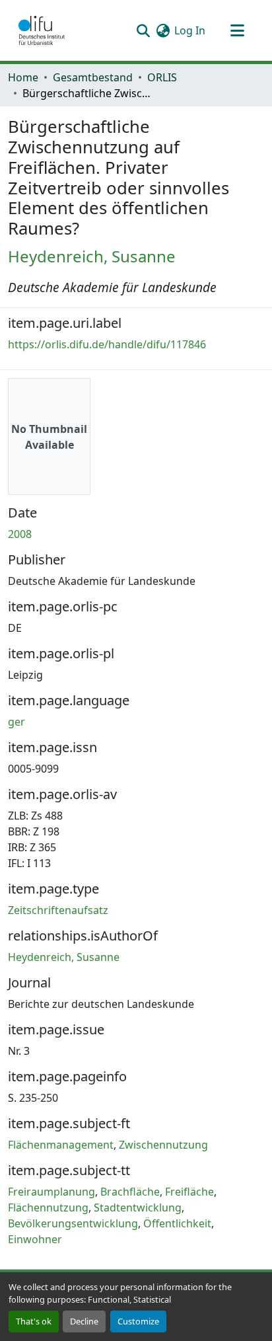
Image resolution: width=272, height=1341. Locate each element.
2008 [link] (20, 534)
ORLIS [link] (162, 77)
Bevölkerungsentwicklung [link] (73, 1223)
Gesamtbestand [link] (93, 77)
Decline (84, 1321)
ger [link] (16, 721)
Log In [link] (189, 30)
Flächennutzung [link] (48, 1207)
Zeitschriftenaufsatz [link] (58, 910)
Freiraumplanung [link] (51, 1191)
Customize (138, 1321)
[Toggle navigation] (237, 30)
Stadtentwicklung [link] (138, 1207)
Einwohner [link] (35, 1239)
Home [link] (23, 77)
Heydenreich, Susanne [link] (92, 256)
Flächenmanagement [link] (61, 1144)
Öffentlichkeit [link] (177, 1223)
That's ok (33, 1321)
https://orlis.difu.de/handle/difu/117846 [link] (107, 344)
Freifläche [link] (189, 1191)
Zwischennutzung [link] (163, 1144)
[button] (42, 30)
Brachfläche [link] (130, 1191)
